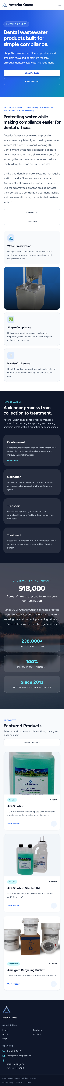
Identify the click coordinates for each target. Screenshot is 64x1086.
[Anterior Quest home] (6, 1009)
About (5, 1034)
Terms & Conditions (24, 1082)
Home (5, 1030)
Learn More (32, 221)
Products (37, 1030)
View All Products (32, 742)
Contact (37, 1034)
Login (4, 1038)
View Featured (32, 81)
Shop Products (32, 73)
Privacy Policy (7, 1082)
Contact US (32, 212)
